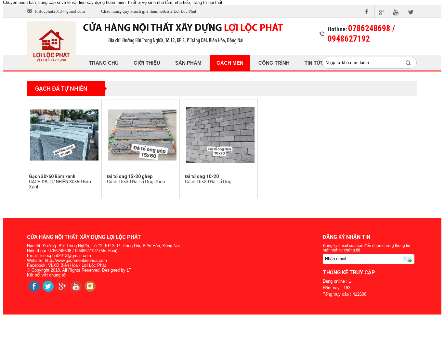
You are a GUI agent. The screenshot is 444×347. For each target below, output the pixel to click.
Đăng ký (399, 258)
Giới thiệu (147, 63)
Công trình (274, 63)
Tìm (411, 63)
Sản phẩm (188, 63)
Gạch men (229, 63)
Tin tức (314, 63)
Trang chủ (104, 63)
